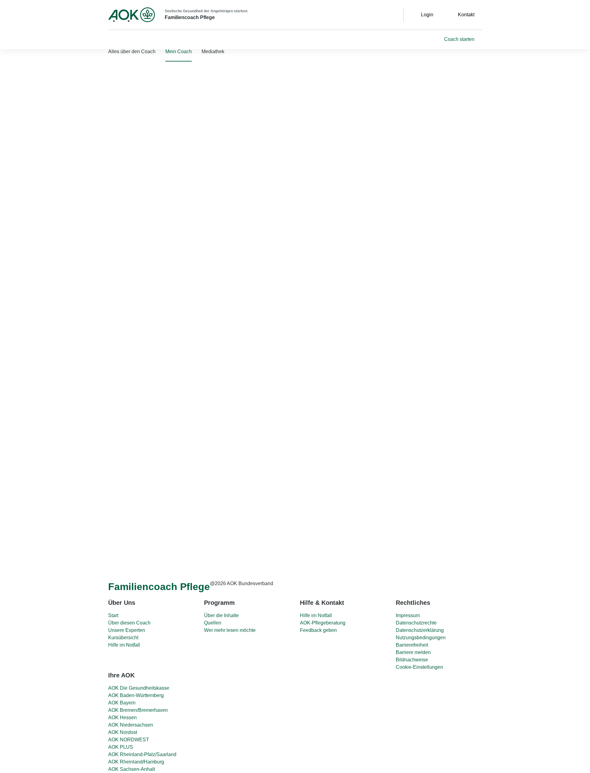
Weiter (329, 539)
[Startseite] (131, 14)
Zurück (307, 536)
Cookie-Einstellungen (419, 667)
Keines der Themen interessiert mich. (345, 529)
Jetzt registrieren (85, 136)
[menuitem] (178, 51)
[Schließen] (7, 54)
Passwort (11, 107)
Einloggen (65, 126)
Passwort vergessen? (23, 124)
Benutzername (17, 91)
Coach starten (459, 39)
